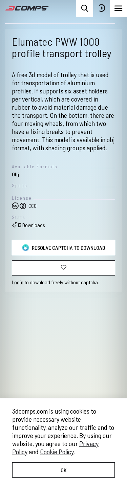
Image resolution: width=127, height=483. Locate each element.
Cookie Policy (56, 451)
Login (17, 282)
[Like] (63, 268)
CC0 (32, 205)
